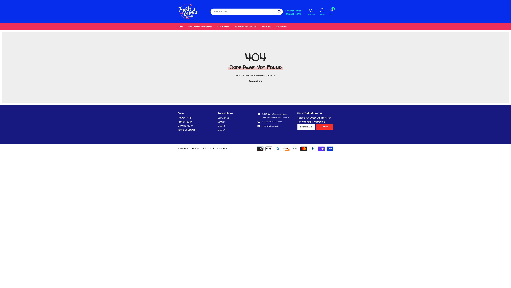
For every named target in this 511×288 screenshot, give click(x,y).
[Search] (247, 12)
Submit (325, 126)
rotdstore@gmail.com (270, 126)
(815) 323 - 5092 (293, 14)
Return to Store (255, 81)
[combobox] (243, 12)
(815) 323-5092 (275, 122)
